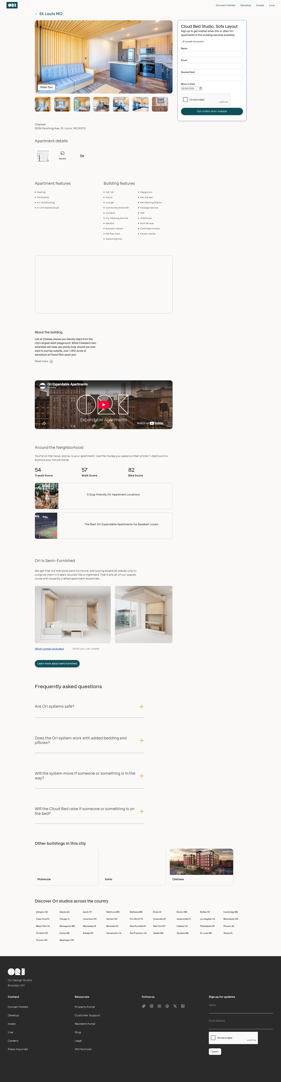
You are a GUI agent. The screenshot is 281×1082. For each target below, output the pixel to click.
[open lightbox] (104, 58)
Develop (246, 5)
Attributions (83, 1049)
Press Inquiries (18, 1049)
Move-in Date (188, 84)
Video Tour (46, 87)
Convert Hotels (225, 5)
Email (184, 60)
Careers (13, 1040)
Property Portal (85, 1007)
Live (271, 5)
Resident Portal (85, 1024)
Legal (78, 1040)
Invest (260, 5)
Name (184, 48)
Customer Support (87, 1015)
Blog (78, 1032)
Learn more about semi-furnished (57, 663)
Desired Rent (188, 72)
